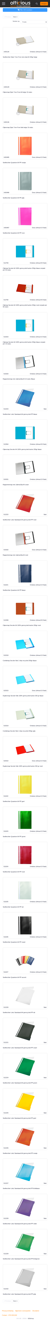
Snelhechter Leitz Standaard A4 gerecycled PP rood (19, 520)
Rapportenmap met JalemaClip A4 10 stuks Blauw (19, 379)
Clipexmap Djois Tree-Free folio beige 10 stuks (18, 127)
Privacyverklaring (7, 1311)
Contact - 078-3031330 (9, 1315)
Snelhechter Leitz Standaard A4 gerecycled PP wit (19, 1012)
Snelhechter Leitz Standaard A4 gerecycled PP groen (20, 1083)
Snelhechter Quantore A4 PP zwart (14, 942)
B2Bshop (31, 1318)
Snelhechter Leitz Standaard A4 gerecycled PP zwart (20, 1048)
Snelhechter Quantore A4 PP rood (14, 872)
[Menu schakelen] (3, 3)
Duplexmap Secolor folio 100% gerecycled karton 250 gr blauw (23, 695)
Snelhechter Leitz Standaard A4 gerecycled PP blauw (20, 414)
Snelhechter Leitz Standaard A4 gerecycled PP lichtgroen (21, 1259)
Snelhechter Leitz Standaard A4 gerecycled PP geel (19, 1118)
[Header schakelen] (37, 3)
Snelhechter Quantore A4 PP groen (14, 836)
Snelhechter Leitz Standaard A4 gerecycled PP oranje (20, 1153)
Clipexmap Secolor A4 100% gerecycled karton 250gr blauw (22, 449)
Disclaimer (35, 1311)
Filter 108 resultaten (26, 10)
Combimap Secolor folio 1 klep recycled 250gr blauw (20, 660)
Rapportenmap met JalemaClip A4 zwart (16, 484)
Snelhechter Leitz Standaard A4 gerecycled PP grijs (19, 1294)
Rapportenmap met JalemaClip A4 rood (15, 555)
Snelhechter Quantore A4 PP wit (13, 907)
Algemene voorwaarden (23, 1311)
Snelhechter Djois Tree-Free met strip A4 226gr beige (20, 57)
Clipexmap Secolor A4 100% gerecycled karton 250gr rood (22, 625)
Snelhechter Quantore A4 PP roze (14, 233)
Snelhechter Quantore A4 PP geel (13, 801)
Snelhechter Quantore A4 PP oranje (14, 162)
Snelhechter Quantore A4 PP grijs (13, 198)
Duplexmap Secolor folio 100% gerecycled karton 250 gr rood (23, 766)
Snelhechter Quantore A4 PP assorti (14, 977)
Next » (15, 17)
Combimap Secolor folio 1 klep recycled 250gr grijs (19, 731)
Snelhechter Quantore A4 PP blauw (14, 590)
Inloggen (44, 3)
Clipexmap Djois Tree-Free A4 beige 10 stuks (17, 92)
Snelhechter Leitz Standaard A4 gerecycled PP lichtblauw (21, 1188)
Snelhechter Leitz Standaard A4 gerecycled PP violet (20, 1223)
